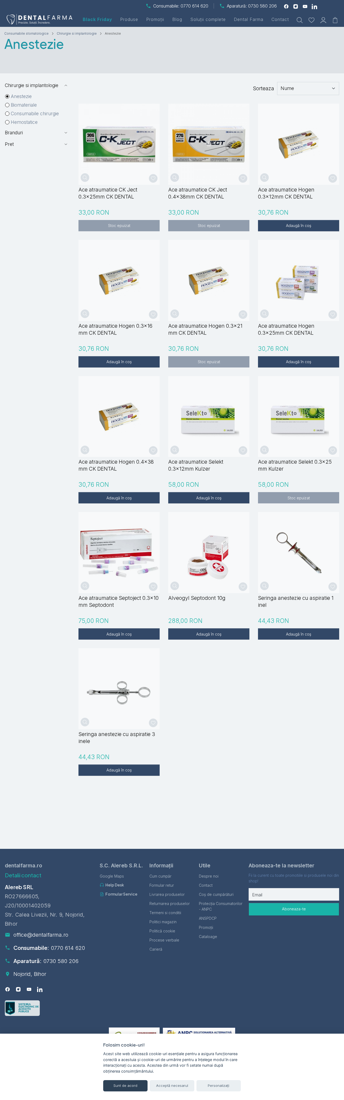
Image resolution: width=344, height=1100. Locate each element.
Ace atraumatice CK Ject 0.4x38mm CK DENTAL (197, 193)
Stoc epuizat (119, 225)
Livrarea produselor (167, 894)
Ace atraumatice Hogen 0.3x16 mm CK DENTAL (115, 329)
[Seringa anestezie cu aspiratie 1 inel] (298, 552)
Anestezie (21, 96)
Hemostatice (24, 122)
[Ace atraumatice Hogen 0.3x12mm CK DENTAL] (298, 144)
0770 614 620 (68, 948)
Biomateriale (24, 105)
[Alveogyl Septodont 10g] (208, 552)
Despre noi (208, 876)
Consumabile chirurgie (35, 113)
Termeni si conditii (165, 912)
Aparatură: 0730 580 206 (252, 6)
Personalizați (218, 1085)
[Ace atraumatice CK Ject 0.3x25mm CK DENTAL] (119, 144)
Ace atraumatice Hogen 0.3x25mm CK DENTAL (286, 329)
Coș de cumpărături (216, 894)
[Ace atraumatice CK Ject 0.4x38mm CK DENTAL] (208, 144)
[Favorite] (311, 19)
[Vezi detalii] (85, 178)
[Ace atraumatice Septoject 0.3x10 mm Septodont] (119, 552)
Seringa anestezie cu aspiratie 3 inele (116, 737)
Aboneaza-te (294, 909)
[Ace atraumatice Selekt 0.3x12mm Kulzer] (208, 416)
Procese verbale (164, 940)
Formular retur (161, 885)
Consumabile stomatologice (26, 33)
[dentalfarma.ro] (40, 19)
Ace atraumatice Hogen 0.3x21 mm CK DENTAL (205, 329)
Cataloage (208, 936)
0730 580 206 (60, 961)
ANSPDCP (208, 918)
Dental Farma (248, 19)
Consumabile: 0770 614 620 (180, 6)
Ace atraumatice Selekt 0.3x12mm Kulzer (195, 465)
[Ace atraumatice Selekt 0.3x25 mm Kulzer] (298, 416)
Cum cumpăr (160, 876)
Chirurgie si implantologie (77, 33)
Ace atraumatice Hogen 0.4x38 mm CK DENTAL (116, 465)
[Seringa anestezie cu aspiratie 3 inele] (119, 688)
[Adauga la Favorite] (153, 178)
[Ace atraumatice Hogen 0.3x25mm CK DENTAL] (298, 280)
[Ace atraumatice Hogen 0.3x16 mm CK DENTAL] (119, 280)
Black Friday (97, 19)
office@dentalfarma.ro (40, 935)
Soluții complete (208, 19)
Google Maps (112, 876)
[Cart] (335, 19)
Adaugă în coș (298, 225)
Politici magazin (163, 921)
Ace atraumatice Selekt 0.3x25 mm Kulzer (295, 465)
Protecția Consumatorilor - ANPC (220, 906)
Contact (280, 19)
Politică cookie (162, 931)
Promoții (155, 19)
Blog (177, 19)
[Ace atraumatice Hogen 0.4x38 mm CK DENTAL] (119, 416)
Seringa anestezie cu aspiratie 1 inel (296, 601)
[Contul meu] (323, 19)
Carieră (155, 949)
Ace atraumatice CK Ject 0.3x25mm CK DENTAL (107, 193)
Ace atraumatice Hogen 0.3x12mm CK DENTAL (286, 193)
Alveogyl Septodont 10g (196, 598)
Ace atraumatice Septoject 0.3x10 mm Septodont (118, 601)
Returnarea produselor (169, 903)
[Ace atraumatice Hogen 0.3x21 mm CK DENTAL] (208, 280)
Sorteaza (263, 88)
